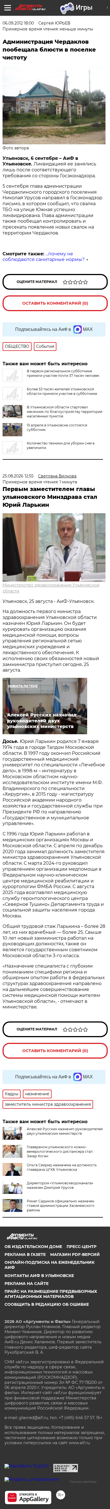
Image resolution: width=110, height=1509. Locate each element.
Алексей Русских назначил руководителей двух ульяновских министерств (65, 1131)
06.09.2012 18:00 (18, 23)
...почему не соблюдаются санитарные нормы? (44, 256)
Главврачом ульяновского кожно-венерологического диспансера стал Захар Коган (60, 1151)
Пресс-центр (81, 1246)
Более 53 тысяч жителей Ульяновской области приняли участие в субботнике (62, 391)
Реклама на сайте (27, 1283)
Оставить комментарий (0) (55, 303)
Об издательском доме (33, 1246)
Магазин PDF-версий (75, 1254)
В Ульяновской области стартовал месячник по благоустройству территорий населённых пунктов (64, 411)
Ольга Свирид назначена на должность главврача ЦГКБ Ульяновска (62, 1167)
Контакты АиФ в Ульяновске (39, 1275)
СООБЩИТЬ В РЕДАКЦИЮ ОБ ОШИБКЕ (47, 1304)
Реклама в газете (25, 1254)
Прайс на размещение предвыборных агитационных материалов (51, 1294)
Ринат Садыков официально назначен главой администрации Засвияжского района (60, 1205)
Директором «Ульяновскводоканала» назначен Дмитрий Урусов (60, 1185)
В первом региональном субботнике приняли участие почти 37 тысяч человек (63, 373)
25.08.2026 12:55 (18, 476)
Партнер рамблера (83, 1481)
